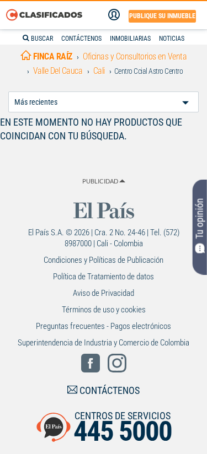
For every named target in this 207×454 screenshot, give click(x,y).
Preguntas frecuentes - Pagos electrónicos (103, 326)
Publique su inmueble (162, 16)
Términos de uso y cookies (104, 310)
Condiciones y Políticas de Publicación (103, 260)
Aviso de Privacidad (103, 293)
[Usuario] (114, 15)
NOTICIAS (171, 38)
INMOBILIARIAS (130, 38)
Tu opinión (199, 218)
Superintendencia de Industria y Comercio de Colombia (103, 343)
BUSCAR (41, 38)
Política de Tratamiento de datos (103, 277)
